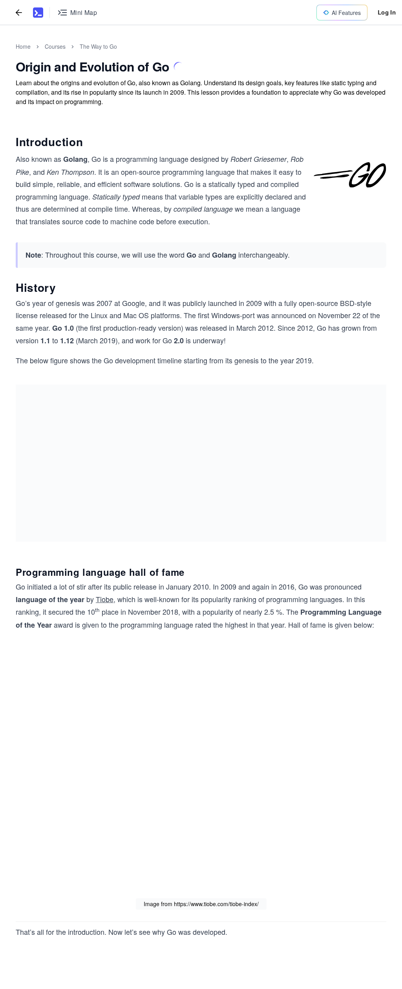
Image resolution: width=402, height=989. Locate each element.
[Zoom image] (350, 175)
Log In (387, 12)
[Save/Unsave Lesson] (178, 66)
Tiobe (104, 599)
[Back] (18, 12)
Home (23, 46)
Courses (55, 46)
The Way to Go (98, 46)
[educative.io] (38, 12)
